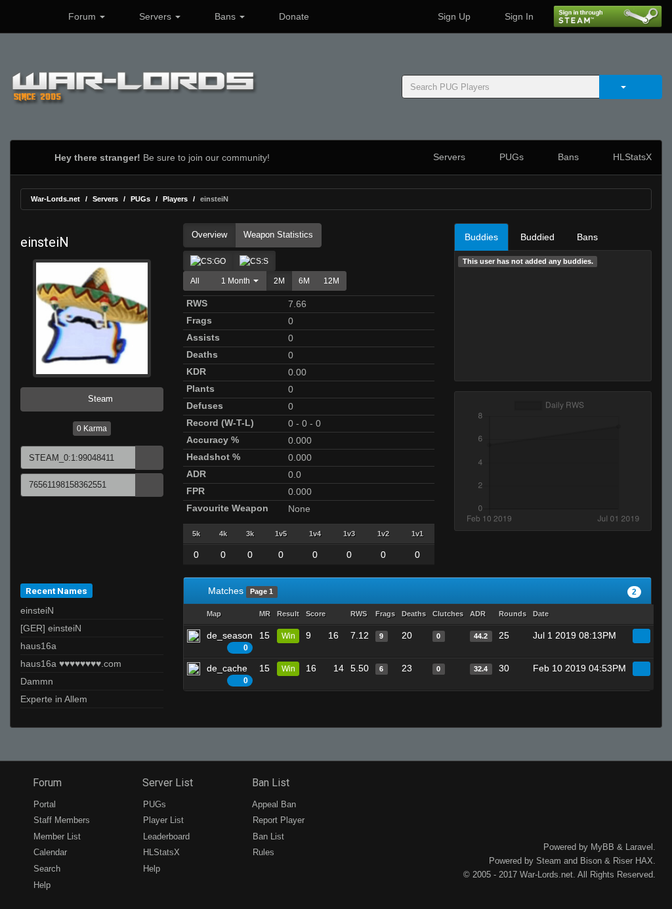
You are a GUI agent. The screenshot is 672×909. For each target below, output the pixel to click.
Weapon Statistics (278, 235)
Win (288, 636)
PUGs (510, 157)
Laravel (639, 847)
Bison (591, 861)
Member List (56, 836)
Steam (99, 399)
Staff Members (60, 820)
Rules (262, 852)
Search (45, 869)
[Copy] (149, 458)
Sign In (518, 16)
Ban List (269, 782)
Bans (225, 16)
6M (304, 280)
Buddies (481, 237)
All (195, 280)
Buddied (537, 237)
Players (175, 199)
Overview (209, 235)
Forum (82, 16)
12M (331, 280)
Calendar (49, 852)
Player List (162, 820)
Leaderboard (165, 836)
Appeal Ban (273, 804)
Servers (155, 16)
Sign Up (453, 16)
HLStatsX (631, 157)
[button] (236, 281)
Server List (166, 782)
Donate (292, 16)
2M (279, 280)
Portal (43, 804)
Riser (623, 861)
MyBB (602, 847)
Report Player (277, 820)
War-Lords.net (55, 199)
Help (41, 885)
